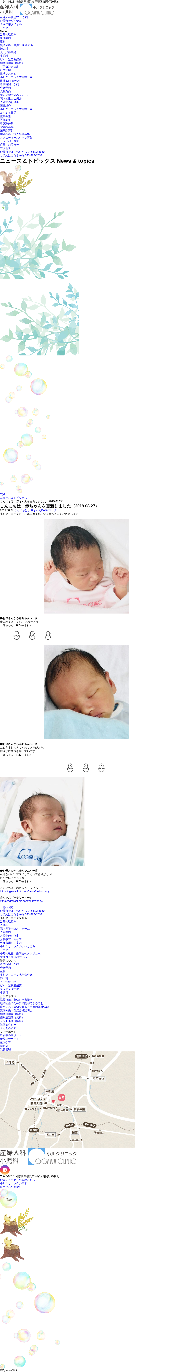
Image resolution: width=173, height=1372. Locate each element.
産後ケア (5, 1042)
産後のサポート (9, 1038)
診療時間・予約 (9, 84)
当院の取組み (8, 34)
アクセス (5, 148)
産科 (2, 41)
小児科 (4, 55)
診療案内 (5, 38)
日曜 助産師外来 (10, 80)
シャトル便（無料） (12, 1021)
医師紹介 (5, 105)
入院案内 (5, 91)
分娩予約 (5, 87)
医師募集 (5, 119)
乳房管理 (5, 70)
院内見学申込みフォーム (15, 94)
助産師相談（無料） (12, 62)
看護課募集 (7, 123)
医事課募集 (7, 130)
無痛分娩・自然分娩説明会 (16, 1010)
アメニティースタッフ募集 (16, 137)
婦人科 (4, 48)
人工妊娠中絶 (8, 52)
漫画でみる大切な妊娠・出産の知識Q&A (24, 1006)
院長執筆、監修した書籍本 (16, 999)
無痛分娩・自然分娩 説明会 (16, 45)
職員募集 (5, 116)
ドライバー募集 (9, 141)
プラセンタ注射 (9, 66)
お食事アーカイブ (11, 939)
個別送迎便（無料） (12, 1017)
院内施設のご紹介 (11, 98)
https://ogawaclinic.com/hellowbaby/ (21, 901)
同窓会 (4, 1045)
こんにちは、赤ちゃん (27, 510)
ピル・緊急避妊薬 (11, 59)
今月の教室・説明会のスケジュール (21, 953)
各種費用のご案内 (11, 942)
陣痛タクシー (8, 1024)
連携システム (8, 73)
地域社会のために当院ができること (21, 1003)
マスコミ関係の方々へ (13, 957)
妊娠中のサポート (11, 1035)
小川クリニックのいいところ (17, 946)
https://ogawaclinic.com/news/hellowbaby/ (25, 891)
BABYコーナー (50, 510)
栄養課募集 (7, 126)
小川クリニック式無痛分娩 (16, 77)
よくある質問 (8, 112)
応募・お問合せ (9, 144)
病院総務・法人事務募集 (15, 134)
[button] (1, 15)
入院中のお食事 (9, 102)
